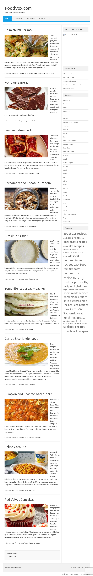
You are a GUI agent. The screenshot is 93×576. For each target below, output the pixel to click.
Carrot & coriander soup (21, 338)
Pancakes (66, 321)
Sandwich (66, 196)
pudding (70, 323)
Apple (65, 238)
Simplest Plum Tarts (19, 130)
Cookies (66, 126)
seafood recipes (74, 326)
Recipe (65, 188)
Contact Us (31, 18)
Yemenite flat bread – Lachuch (26, 288)
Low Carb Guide (68, 151)
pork (75, 321)
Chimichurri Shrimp (18, 30)
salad (85, 323)
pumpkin (31, 437)
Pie (64, 177)
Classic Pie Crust (16, 235)
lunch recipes (72, 317)
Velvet (38, 543)
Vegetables (67, 218)
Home (7, 18)
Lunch (65, 159)
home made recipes (75, 293)
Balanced (32, 384)
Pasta (65, 173)
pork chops (81, 321)
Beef (64, 104)
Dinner (65, 133)
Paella (65, 170)
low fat (31, 329)
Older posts (11, 556)
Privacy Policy (44, 18)
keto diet (69, 300)
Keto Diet (66, 148)
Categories (18, 18)
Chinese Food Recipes (70, 122)
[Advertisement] (75, 52)
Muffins (83, 318)
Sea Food (66, 199)
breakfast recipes (75, 241)
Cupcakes (32, 543)
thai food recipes (75, 331)
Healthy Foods (68, 144)
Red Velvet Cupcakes (19, 499)
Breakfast (66, 111)
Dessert (66, 129)
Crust (36, 279)
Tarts (37, 173)
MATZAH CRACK (16, 82)
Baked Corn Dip (15, 447)
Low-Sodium (50, 73)
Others (65, 166)
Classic (31, 279)
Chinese (79, 250)
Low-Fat (66, 155)
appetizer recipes (75, 233)
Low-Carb (41, 73)
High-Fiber (80, 286)
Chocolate (67, 252)
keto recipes (80, 304)
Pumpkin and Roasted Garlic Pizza (28, 394)
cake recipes (75, 246)
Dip (64, 137)
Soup (65, 210)
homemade (79, 290)
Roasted (38, 437)
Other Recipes (68, 162)
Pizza (65, 181)
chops (75, 253)
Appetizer (66, 100)
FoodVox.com (18, 8)
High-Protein (33, 73)
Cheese (66, 250)
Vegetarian (66, 221)
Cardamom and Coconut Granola (28, 183)
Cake (65, 115)
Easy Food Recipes (18, 73)
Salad (65, 192)
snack (65, 207)
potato (65, 323)
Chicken (65, 118)
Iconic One (65, 574)
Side (64, 203)
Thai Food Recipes (69, 214)
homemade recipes (75, 296)
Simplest (31, 173)
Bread (65, 107)
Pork (64, 184)
